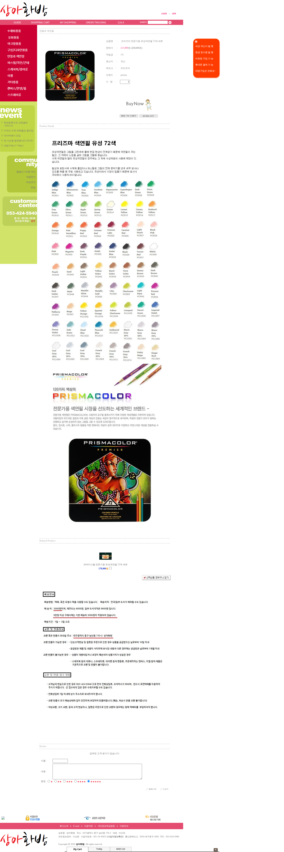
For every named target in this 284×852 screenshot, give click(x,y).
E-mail (76, 826)
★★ (59, 781)
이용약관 (88, 826)
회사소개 (64, 826)
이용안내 (124, 826)
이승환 (76, 837)
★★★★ (81, 781)
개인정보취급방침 (106, 826)
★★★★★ (95, 781)
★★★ (69, 781)
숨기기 (216, 849)
